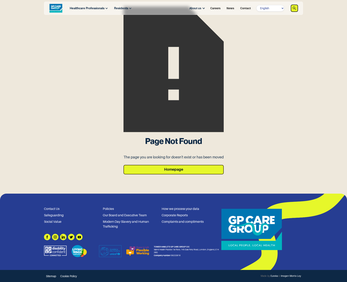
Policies (108, 209)
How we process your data (180, 209)
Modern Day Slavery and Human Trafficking (126, 224)
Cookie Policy (68, 276)
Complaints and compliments (183, 222)
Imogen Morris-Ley (291, 276)
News (230, 8)
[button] (88, 8)
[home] (56, 8)
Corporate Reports (175, 215)
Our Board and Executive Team (125, 215)
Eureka (274, 276)
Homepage (173, 170)
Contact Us (51, 209)
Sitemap (51, 276)
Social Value (52, 222)
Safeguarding (54, 215)
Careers (215, 8)
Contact (245, 8)
